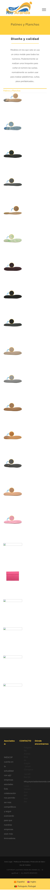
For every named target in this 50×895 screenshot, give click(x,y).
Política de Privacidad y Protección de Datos (29, 862)
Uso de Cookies (25, 865)
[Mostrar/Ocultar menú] (44, 9)
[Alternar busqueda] (35, 9)
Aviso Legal (8, 862)
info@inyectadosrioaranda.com (27, 782)
